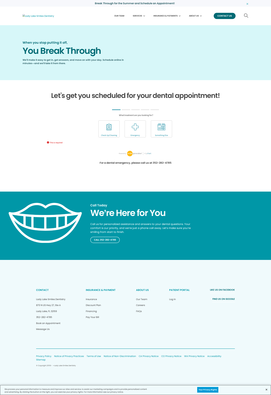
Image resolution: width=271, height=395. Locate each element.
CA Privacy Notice (149, 356)
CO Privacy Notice (171, 356)
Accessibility (214, 356)
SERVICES (137, 15)
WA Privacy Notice (194, 356)
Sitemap (41, 359)
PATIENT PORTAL (179, 290)
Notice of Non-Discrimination (120, 356)
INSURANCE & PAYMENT (100, 290)
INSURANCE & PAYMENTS (165, 15)
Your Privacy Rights (208, 389)
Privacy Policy (43, 356)
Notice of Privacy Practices (69, 356)
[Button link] (246, 16)
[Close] (266, 389)
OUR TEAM (119, 15)
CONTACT (42, 290)
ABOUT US (194, 15)
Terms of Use (94, 356)
